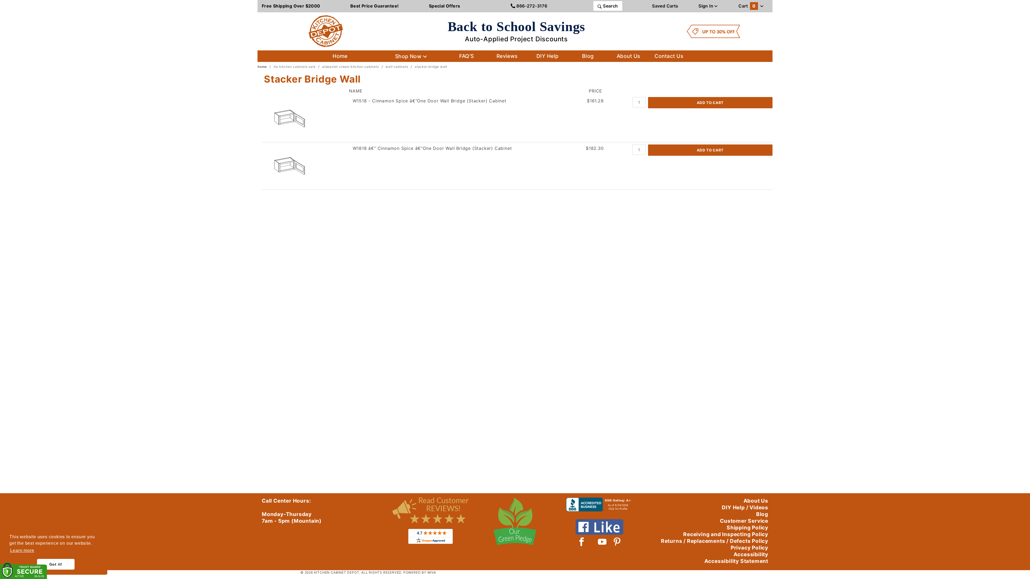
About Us (628, 56)
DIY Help (547, 56)
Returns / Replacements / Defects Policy (714, 541)
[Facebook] (581, 541)
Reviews (507, 56)
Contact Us (668, 56)
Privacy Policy (749, 547)
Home (340, 56)
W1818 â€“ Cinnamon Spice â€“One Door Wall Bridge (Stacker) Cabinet (432, 148)
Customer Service (744, 521)
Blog (588, 56)
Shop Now (409, 56)
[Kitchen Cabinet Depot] (325, 31)
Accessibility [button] (751, 554)
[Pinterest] (617, 541)
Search (610, 6)
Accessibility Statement (736, 561)
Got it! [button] (55, 564)
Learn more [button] (22, 550)
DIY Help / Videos (745, 507)
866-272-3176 (531, 6)
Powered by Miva (419, 572)
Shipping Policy (747, 527)
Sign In (706, 6)
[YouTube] (602, 541)
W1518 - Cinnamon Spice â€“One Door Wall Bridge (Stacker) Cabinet (429, 100)
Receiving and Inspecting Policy (725, 534)
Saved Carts (665, 6)
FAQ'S (466, 56)
